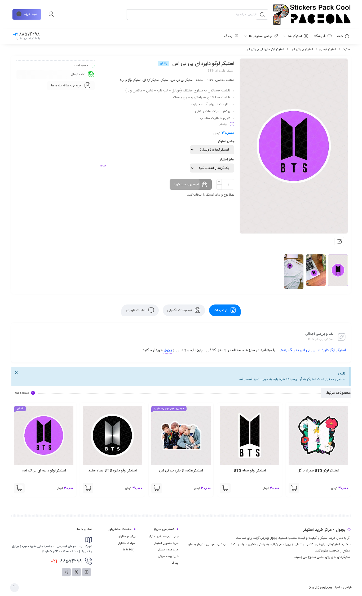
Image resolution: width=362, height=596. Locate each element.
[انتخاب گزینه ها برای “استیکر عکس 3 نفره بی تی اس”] (225, 488)
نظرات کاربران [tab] (136, 310)
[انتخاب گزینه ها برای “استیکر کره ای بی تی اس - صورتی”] (19, 488)
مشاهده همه (22, 393)
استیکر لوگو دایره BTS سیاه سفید (181, 471)
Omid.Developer (320, 587)
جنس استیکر (226, 141)
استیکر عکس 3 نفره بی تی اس (250, 471)
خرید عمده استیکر (168, 550)
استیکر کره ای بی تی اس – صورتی (43, 471)
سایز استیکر (227, 159)
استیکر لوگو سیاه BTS (318, 471)
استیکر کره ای (327, 49)
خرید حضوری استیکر (166, 543)
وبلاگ (174, 563)
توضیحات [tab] (221, 310)
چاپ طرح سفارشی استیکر (163, 536)
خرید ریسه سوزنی (168, 556)
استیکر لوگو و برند (130, 80)
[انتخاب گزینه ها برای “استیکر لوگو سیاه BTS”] (294, 488)
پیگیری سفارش (126, 536)
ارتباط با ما (129, 550)
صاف (103, 166)
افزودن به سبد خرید (186, 184)
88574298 (66, 561)
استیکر (346, 49)
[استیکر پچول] (312, 15)
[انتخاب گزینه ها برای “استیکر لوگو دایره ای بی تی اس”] (88, 488)
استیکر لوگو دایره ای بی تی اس (112, 471)
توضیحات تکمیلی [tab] (180, 310)
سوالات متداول (126, 543)
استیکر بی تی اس (301, 49)
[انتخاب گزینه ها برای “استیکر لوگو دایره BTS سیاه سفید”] (156, 488)
